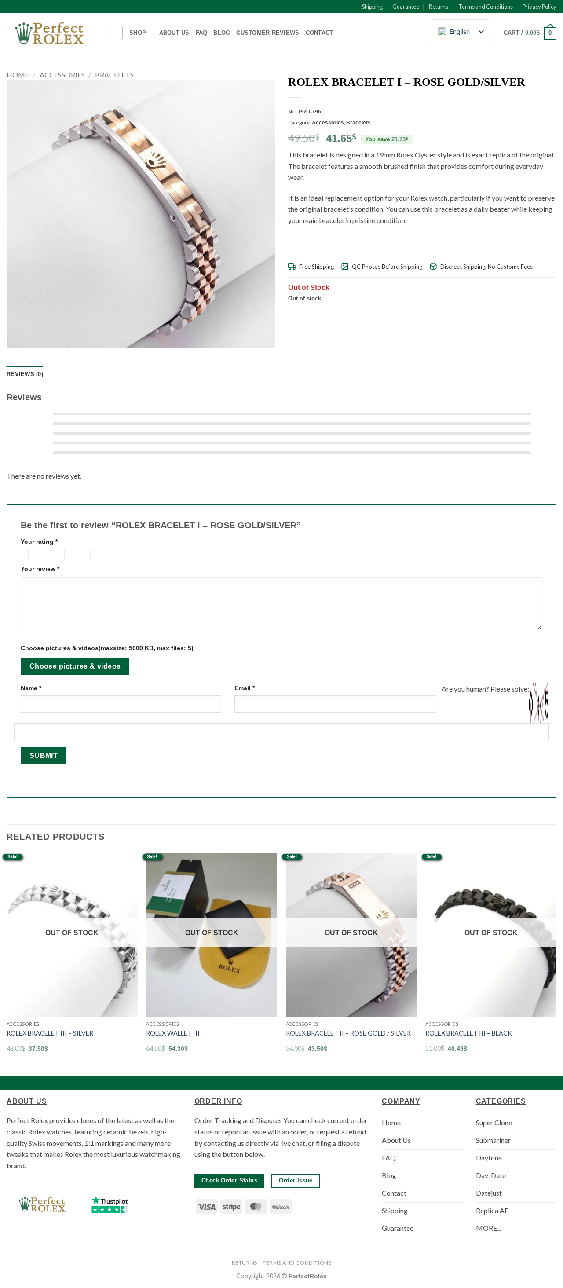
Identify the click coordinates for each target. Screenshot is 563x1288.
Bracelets (114, 74)
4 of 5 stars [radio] (76, 554)
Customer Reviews (267, 32)
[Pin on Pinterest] (529, 314)
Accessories (62, 74)
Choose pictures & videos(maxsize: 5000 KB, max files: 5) (107, 647)
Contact (319, 32)
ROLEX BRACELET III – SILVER (50, 1033)
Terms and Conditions (485, 6)
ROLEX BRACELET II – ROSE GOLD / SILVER (348, 1033)
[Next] (556, 960)
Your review (40, 568)
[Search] (116, 33)
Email (244, 688)
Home (18, 74)
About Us (174, 32)
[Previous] (7, 960)
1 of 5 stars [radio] (22, 554)
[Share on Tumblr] (540, 314)
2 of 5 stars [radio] (34, 554)
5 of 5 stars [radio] (104, 554)
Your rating (39, 541)
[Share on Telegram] (551, 314)
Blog (221, 32)
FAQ (202, 32)
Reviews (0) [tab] (25, 374)
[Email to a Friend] (518, 314)
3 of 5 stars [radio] (53, 554)
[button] (530, 33)
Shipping (372, 6)
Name (31, 688)
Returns (438, 6)
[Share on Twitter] (508, 314)
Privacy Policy (539, 6)
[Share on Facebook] (497, 314)
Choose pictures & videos (75, 666)
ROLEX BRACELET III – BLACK (468, 1033)
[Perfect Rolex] (51, 33)
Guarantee (405, 6)
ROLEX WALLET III (173, 1033)
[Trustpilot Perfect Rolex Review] (109, 1204)
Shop (137, 32)
